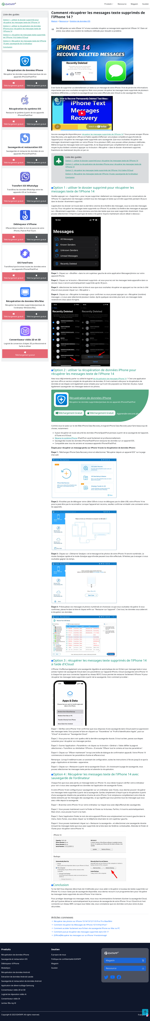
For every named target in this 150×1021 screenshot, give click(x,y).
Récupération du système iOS (25, 108)
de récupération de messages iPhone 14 (110, 378)
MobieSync (5, 968)
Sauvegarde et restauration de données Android (21, 981)
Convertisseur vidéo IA (10, 998)
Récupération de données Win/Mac (25, 301)
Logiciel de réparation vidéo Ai (13, 994)
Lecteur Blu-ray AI (8, 1003)
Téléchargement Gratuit (70, 412)
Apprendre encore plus (128, 413)
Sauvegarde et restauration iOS (25, 147)
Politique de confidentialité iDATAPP (66, 959)
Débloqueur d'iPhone (25, 224)
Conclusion (7, 47)
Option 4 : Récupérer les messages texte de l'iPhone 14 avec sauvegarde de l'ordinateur (101, 174)
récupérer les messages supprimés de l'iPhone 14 (102, 134)
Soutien (145, 4)
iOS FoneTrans (25, 262)
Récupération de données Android (15, 972)
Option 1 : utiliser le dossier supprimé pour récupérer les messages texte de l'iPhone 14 (101, 160)
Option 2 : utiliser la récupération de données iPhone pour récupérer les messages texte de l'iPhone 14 (22, 28)
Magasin (134, 4)
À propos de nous (58, 954)
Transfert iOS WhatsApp (25, 185)
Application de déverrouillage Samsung (17, 985)
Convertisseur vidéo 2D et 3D (25, 339)
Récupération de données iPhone (25, 70)
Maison (54, 21)
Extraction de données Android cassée (17, 976)
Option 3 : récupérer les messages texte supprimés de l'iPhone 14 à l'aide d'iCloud (99, 170)
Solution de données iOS (80, 21)
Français (141, 1015)
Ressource (122, 4)
